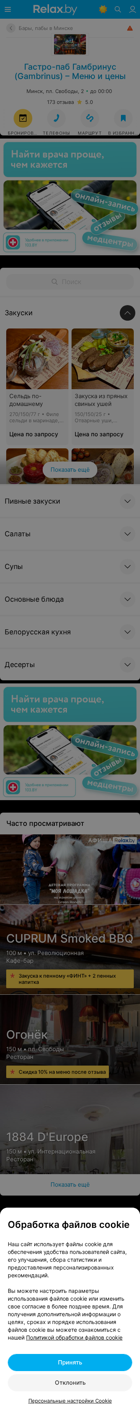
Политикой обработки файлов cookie (74, 1337)
